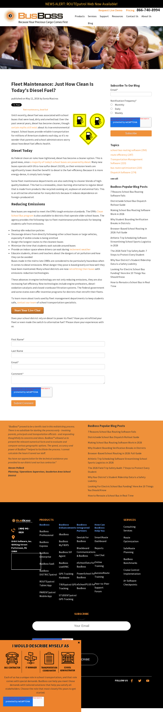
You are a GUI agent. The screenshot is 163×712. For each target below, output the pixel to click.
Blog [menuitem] (90, 23)
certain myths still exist (24, 127)
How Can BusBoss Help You (100, 527)
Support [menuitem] (104, 16)
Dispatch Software (123, 172)
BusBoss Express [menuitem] (44, 543)
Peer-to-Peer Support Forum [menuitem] (102, 587)
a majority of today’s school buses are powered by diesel (60, 162)
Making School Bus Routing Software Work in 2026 (115, 442)
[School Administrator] (67, 662)
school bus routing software (128, 150)
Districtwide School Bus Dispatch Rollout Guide (113, 437)
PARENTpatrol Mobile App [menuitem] (47, 594)
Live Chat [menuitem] (100, 555)
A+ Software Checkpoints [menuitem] (130, 582)
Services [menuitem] (92, 16)
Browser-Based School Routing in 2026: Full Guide (115, 453)
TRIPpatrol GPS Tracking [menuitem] (67, 586)
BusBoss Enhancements (67, 526)
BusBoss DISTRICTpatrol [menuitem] (48, 572)
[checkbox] (131, 109)
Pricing (130, 10)
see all (114, 178)
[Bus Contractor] (12, 662)
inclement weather (80, 249)
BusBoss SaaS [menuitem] (46, 563)
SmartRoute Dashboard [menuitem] (101, 539)
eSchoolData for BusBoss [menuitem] (86, 564)
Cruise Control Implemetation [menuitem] (132, 571)
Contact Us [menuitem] (132, 16)
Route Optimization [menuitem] (131, 539)
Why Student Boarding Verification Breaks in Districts (117, 447)
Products (46, 520)
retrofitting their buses (82, 268)
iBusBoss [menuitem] (64, 534)
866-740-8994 (148, 9)
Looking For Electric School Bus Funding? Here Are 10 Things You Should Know (127, 273)
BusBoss (44, 524)
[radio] (131, 105)
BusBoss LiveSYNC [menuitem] (64, 564)
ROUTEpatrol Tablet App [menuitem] (46, 583)
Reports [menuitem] (99, 548)
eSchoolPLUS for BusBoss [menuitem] (86, 586)
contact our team (26, 302)
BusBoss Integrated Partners (83, 527)
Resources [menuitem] (117, 16)
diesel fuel (44, 109)
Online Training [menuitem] (99, 563)
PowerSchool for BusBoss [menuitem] (86, 575)
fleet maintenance (31, 109)
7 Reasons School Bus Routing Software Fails (112, 431)
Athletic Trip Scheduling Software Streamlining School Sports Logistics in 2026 (130, 241)
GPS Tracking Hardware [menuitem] (66, 575)
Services (130, 520)
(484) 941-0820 (23, 530)
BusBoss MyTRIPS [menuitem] (64, 543)
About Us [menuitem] (146, 16)
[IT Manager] (31, 662)
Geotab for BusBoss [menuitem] (83, 539)
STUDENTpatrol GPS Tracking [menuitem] (68, 597)
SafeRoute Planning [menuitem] (129, 550)
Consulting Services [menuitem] (130, 528)
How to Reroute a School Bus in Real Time (111, 495)
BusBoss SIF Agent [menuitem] (65, 553)
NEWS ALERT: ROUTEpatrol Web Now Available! (81, 4)
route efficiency (121, 154)
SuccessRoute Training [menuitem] (102, 574)
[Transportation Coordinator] (49, 662)
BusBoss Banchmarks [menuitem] (130, 560)
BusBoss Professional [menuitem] (46, 533)
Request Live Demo (110, 10)
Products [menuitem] (80, 16)
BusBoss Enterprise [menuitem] (45, 554)
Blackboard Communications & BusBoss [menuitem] (86, 552)
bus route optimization (126, 167)
